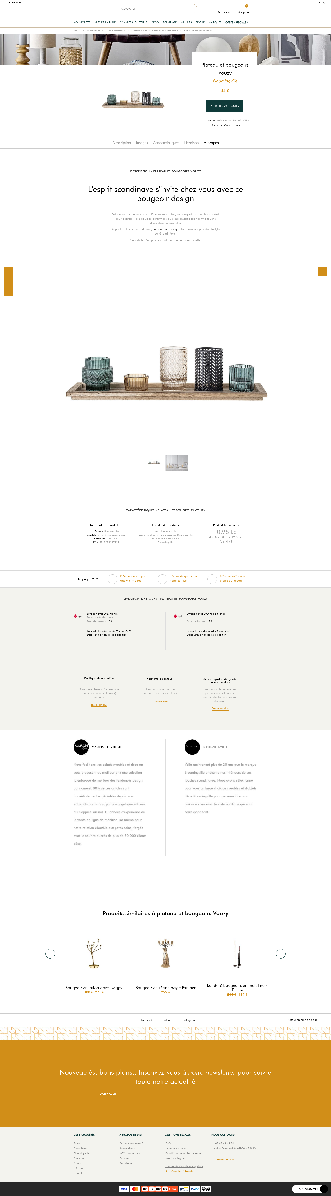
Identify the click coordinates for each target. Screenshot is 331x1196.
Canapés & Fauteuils (133, 22)
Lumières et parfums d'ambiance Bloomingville (154, 30)
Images (142, 142)
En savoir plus (99, 704)
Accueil (77, 30)
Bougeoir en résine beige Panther (165, 987)
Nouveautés (81, 22)
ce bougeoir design (166, 229)
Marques (215, 22)
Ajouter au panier (225, 106)
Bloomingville (93, 30)
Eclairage (170, 22)
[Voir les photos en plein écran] (322, 271)
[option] (165, 372)
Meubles (186, 22)
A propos (211, 142)
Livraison (191, 142)
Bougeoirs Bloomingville (165, 538)
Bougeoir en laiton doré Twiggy (93, 987)
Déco (155, 22)
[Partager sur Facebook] (8, 281)
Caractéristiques (166, 142)
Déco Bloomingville (115, 30)
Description (121, 142)
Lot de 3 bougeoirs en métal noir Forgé (237, 987)
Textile (200, 22)
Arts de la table (105, 22)
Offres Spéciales (236, 22)
